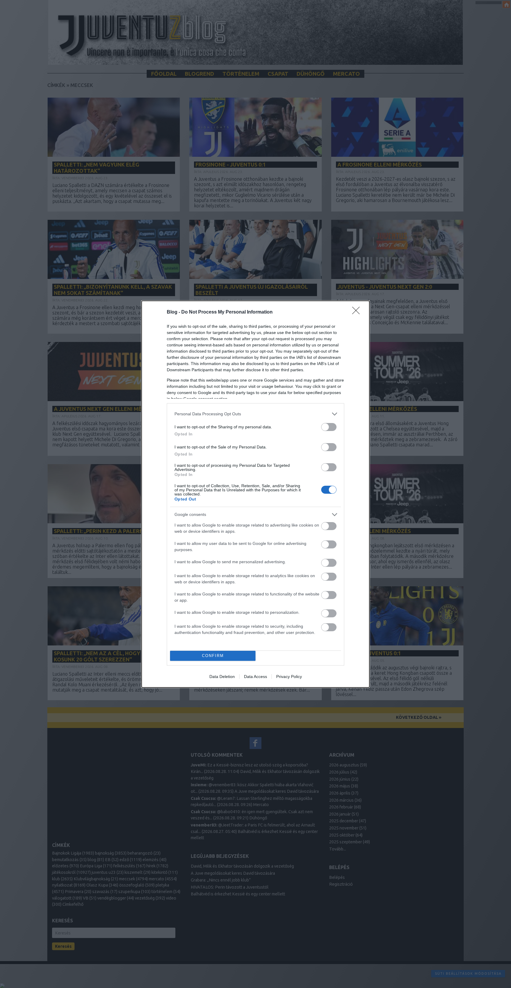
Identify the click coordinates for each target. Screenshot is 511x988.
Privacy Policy (289, 676)
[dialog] (255, 494)
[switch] (329, 427)
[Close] (357, 312)
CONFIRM (213, 655)
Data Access (255, 676)
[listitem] (255, 414)
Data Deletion (222, 676)
